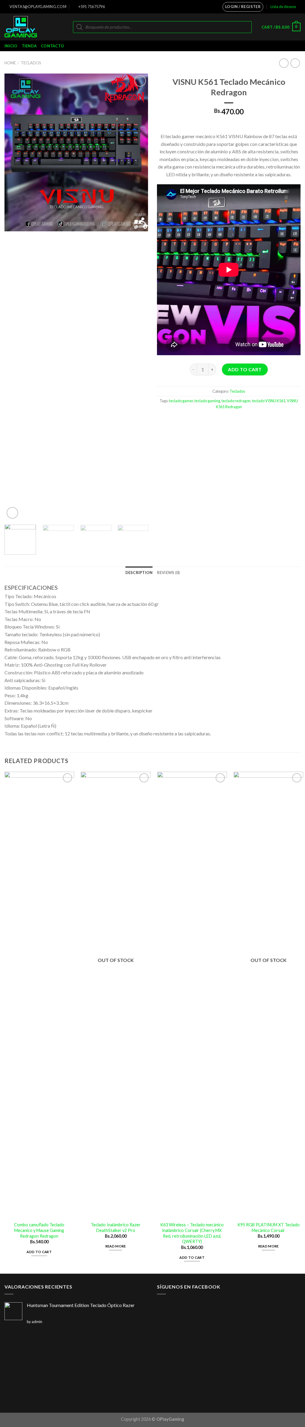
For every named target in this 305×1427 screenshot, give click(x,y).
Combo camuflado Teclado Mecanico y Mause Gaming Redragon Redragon (39, 1230)
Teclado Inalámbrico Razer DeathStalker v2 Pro (116, 1227)
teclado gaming (207, 400)
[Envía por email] (240, 420)
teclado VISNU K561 (268, 400)
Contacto (52, 45)
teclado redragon (236, 400)
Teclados (31, 62)
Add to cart (245, 369)
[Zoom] (12, 513)
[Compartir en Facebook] (218, 420)
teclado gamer (181, 400)
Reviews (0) (168, 572)
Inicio (11, 45)
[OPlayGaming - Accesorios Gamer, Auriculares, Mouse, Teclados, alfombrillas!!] (29, 26)
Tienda (29, 45)
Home (10, 62)
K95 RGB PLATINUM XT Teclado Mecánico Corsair (268, 1227)
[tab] (139, 572)
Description (139, 572)
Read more (115, 1246)
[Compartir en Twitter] (229, 420)
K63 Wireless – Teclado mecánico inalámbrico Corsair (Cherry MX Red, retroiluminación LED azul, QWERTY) (192, 1233)
